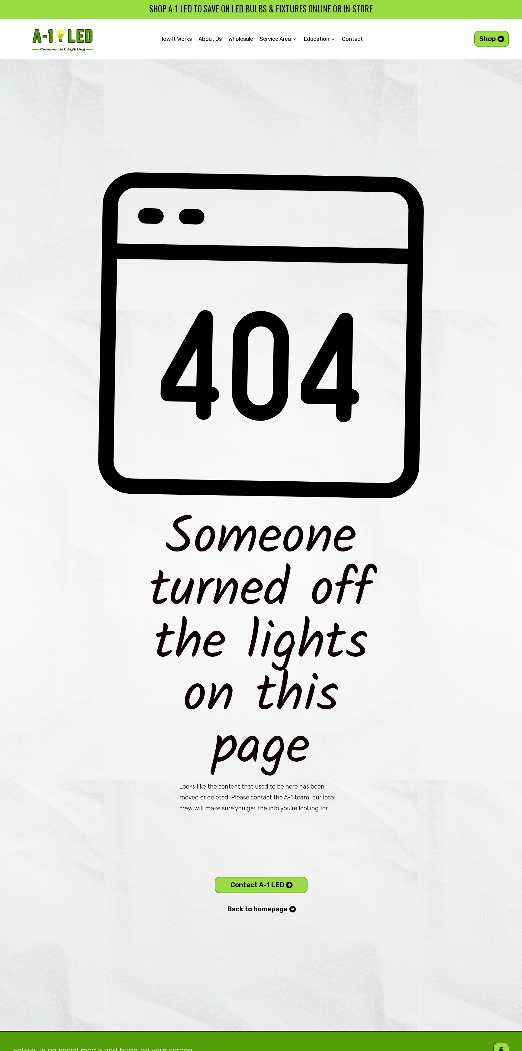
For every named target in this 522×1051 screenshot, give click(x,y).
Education (316, 39)
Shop (487, 39)
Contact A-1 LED (257, 885)
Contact (352, 39)
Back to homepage (257, 909)
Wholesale (240, 39)
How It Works (175, 39)
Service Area (275, 39)
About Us (210, 39)
